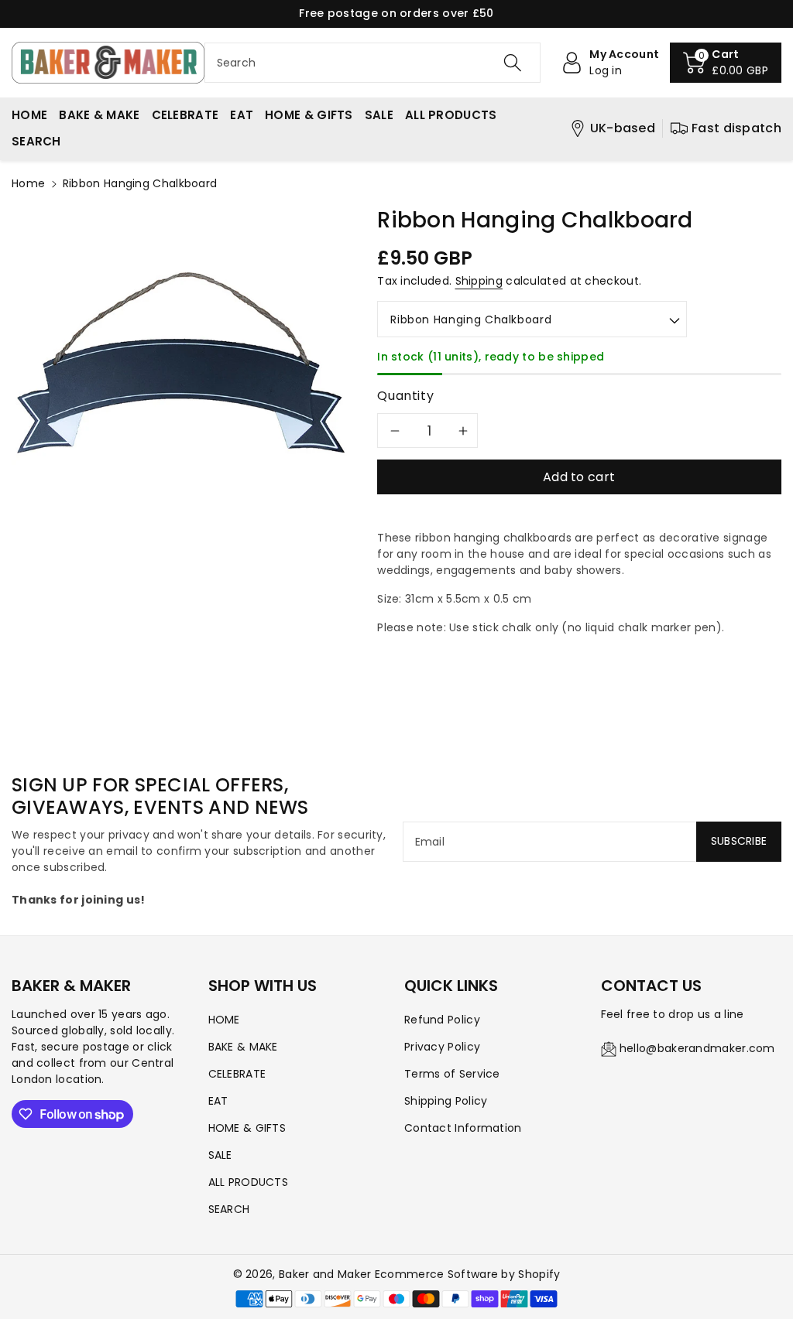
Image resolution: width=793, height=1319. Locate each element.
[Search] (513, 62)
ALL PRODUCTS (248, 1182)
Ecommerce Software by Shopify (468, 1274)
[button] (725, 63)
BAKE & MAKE (243, 1046)
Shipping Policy (446, 1101)
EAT (218, 1101)
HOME (224, 1019)
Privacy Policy (442, 1046)
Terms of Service (452, 1074)
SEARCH (229, 1209)
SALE (220, 1155)
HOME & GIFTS (247, 1128)
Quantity (405, 396)
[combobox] (373, 62)
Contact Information (463, 1128)
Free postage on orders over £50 (396, 13)
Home (28, 183)
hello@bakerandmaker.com (697, 1048)
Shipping (479, 281)
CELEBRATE (237, 1074)
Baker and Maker (325, 1274)
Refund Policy (442, 1019)
